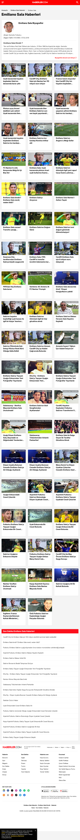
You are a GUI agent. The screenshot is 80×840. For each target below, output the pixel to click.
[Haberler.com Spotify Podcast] (28, 790)
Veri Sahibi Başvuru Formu (67, 769)
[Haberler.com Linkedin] (20, 790)
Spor (3, 760)
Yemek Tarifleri (44, 772)
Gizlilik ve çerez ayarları (26, 811)
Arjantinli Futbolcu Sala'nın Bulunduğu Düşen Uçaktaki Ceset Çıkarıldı (26, 716)
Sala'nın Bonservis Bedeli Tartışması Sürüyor (18, 663)
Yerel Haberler (25, 772)
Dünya (4, 774)
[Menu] (3, 2)
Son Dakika (5, 766)
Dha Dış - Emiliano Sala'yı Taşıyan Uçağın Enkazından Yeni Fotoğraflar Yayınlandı (30, 674)
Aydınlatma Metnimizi (17, 836)
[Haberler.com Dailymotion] (24, 795)
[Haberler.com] (12, 747)
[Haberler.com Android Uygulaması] (54, 791)
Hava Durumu (44, 757)
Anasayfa (5, 10)
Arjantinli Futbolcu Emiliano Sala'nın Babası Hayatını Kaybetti (23, 653)
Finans (23, 763)
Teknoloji (24, 760)
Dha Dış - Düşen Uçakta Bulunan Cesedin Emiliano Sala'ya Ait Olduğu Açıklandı (30, 695)
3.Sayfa (4, 772)
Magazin (4, 763)
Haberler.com (44, 754)
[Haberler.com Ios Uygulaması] (45, 791)
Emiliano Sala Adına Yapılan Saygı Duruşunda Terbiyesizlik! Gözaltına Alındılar (29, 690)
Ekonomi (5, 757)
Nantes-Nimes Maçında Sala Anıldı (15, 679)
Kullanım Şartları (64, 757)
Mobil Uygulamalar (64, 774)
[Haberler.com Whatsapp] (24, 790)
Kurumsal (62, 754)
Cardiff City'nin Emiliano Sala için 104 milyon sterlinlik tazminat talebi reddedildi (29, 637)
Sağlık (23, 757)
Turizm (23, 766)
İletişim (62, 747)
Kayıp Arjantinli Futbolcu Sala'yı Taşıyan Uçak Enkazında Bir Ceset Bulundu (28, 721)
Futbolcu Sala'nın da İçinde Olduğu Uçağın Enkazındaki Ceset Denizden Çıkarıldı (30, 711)
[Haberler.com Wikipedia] (8, 795)
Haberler (5, 754)
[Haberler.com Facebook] (8, 790)
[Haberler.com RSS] (3, 795)
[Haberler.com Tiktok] (16, 795)
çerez (3, 832)
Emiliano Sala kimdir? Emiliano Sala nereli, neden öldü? (21, 642)
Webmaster (62, 772)
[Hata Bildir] (36, 811)
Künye (67, 747)
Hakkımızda (49, 747)
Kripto (4, 769)
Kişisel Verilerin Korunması (67, 766)
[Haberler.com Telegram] (20, 795)
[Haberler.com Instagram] (16, 790)
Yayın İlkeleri (73, 747)
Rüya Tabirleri (44, 769)
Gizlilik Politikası (63, 760)
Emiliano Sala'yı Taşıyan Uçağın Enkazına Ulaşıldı (19, 737)
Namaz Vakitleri (44, 760)
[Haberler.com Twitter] (12, 790)
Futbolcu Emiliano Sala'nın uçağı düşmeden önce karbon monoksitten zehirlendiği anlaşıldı (33, 648)
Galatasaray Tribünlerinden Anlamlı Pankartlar (18, 684)
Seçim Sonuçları (45, 763)
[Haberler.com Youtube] (12, 795)
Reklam (56, 747)
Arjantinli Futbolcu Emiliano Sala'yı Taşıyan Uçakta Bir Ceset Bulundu (26, 732)
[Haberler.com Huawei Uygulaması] (64, 791)
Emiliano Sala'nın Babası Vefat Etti (14, 658)
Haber (33, 808)
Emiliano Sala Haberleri (18, 10)
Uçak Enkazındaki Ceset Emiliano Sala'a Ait (17, 706)
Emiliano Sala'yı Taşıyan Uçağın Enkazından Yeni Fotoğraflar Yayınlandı (26, 669)
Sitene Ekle (62, 780)
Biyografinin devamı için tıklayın (65, 58)
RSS (60, 777)
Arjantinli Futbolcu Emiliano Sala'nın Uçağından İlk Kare (21, 727)
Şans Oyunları (44, 766)
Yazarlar (23, 769)
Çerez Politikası (63, 763)
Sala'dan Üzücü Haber (10, 700)
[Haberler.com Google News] (3, 790)
